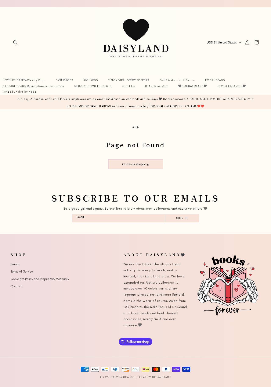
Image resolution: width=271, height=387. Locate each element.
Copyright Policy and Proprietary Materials (40, 279)
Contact (17, 286)
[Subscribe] (182, 218)
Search (15, 264)
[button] (15, 42)
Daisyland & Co (123, 377)
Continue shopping (135, 164)
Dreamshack (161, 377)
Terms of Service (22, 271)
